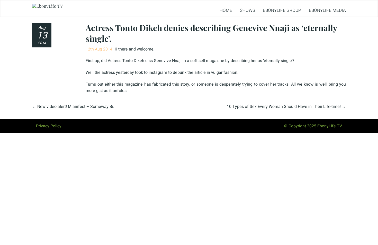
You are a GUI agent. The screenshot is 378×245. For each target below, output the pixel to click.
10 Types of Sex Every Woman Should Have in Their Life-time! (284, 107)
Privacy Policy (48, 126)
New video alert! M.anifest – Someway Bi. (75, 107)
